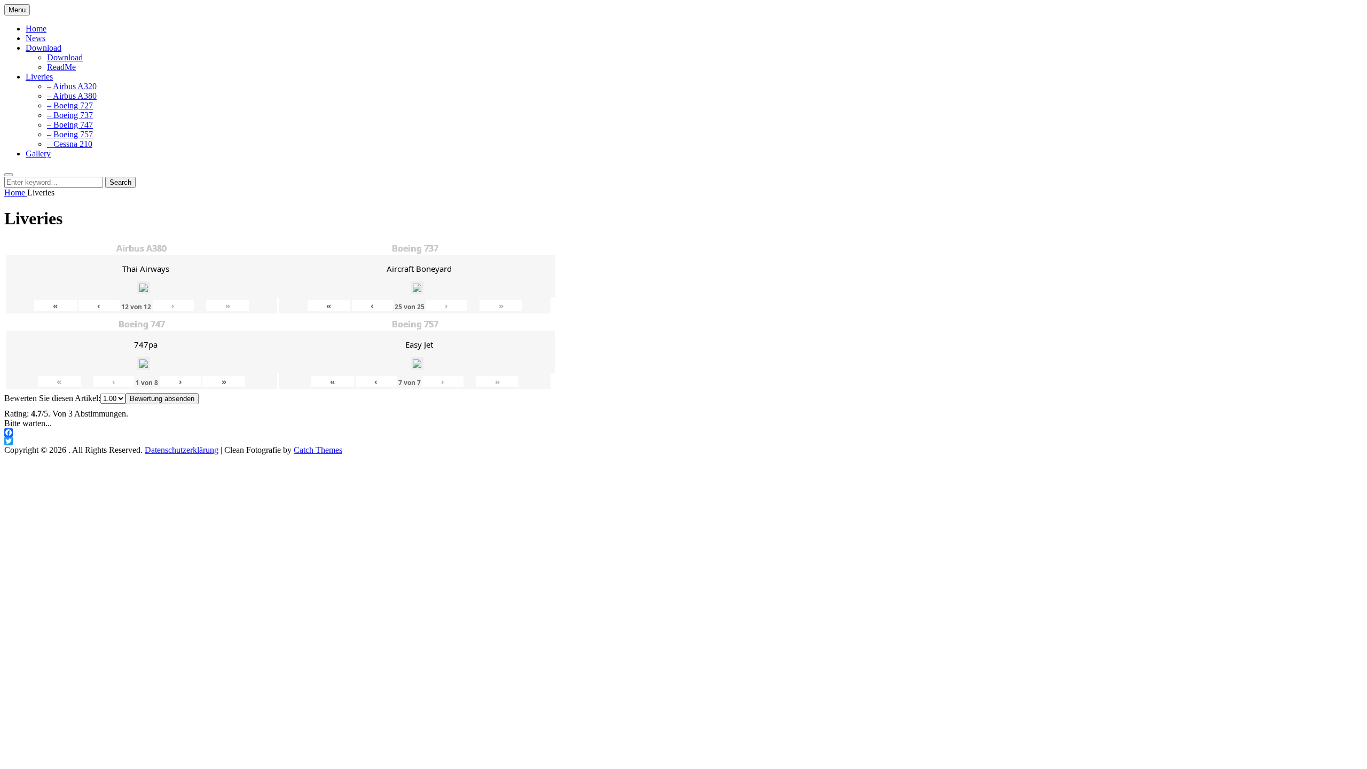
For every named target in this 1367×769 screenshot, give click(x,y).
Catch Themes (318, 449)
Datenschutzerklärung (181, 449)
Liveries (39, 76)
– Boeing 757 (70, 134)
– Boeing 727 (70, 105)
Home (36, 28)
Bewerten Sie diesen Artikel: (52, 398)
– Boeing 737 (70, 115)
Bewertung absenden (162, 399)
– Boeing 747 (70, 124)
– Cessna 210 (69, 143)
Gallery (38, 153)
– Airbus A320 (72, 86)
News (35, 38)
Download (43, 47)
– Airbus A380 (72, 95)
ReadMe (61, 67)
